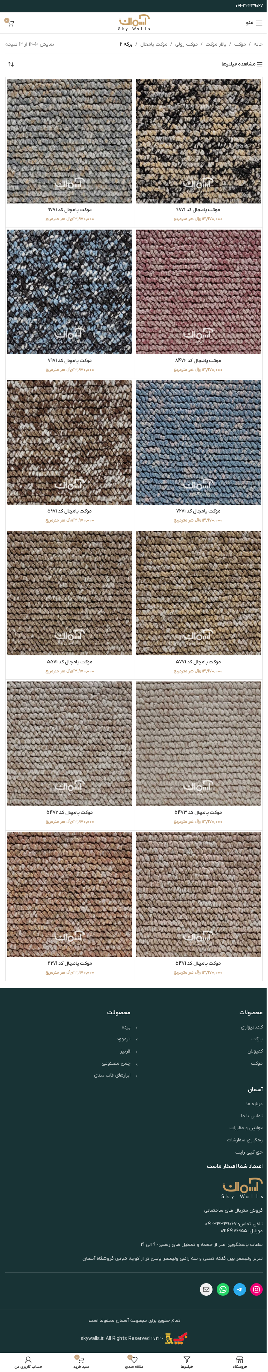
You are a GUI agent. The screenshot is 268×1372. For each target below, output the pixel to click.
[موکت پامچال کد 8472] (198, 292)
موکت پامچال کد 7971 (70, 360)
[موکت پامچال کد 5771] (198, 593)
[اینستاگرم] (256, 1289)
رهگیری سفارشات (245, 1140)
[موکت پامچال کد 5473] (198, 743)
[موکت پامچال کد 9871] (198, 141)
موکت (240, 44)
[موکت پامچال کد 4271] (69, 894)
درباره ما (254, 1104)
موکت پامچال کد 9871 (198, 210)
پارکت (257, 1039)
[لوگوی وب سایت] (134, 23)
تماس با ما (252, 1116)
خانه (258, 44)
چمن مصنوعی (116, 1063)
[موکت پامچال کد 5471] (198, 894)
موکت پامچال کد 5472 (69, 812)
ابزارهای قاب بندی (112, 1075)
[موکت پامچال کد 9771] (69, 141)
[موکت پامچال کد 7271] (198, 442)
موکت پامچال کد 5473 (198, 812)
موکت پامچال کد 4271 (69, 963)
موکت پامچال (154, 44)
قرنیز (125, 1051)
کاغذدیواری (252, 1027)
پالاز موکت (216, 44)
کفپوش (255, 1051)
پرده (126, 1027)
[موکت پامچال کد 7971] (69, 292)
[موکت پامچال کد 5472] (69, 743)
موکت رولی (186, 44)
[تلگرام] (239, 1289)
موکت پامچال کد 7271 (198, 511)
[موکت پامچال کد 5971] (69, 442)
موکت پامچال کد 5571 (69, 662)
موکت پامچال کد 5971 (69, 511)
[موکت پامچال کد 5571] (69, 593)
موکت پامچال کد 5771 (198, 662)
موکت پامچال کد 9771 (70, 210)
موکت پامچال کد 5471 (198, 963)
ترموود (124, 1039)
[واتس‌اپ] (223, 1289)
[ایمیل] (206, 1289)
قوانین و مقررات (246, 1128)
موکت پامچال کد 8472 (198, 360)
